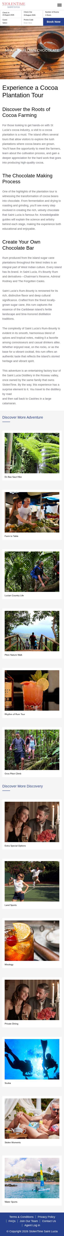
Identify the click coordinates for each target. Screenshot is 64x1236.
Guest (4, 20)
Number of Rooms (52, 12)
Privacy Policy (46, 1216)
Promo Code (28, 20)
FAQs (12, 1221)
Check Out (28, 12)
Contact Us (49, 1221)
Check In (5, 12)
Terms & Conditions (21, 1216)
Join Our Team (29, 1221)
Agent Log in (32, 1225)
